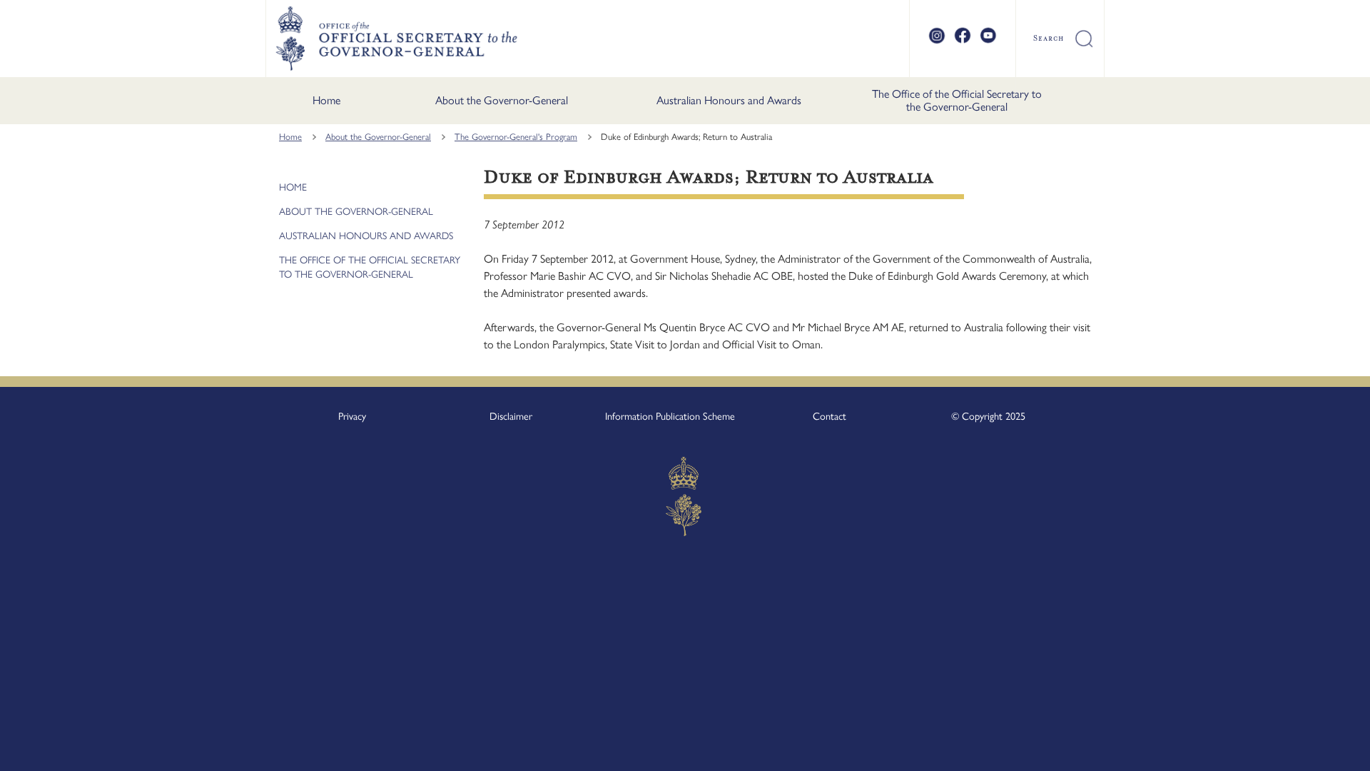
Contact (829, 416)
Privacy (352, 416)
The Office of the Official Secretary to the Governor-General (957, 100)
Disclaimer (510, 416)
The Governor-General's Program (516, 136)
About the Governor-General (501, 100)
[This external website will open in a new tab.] (937, 41)
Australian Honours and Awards (728, 100)
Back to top (1322, 750)
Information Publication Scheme (670, 416)
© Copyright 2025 (988, 416)
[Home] (396, 38)
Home (326, 100)
